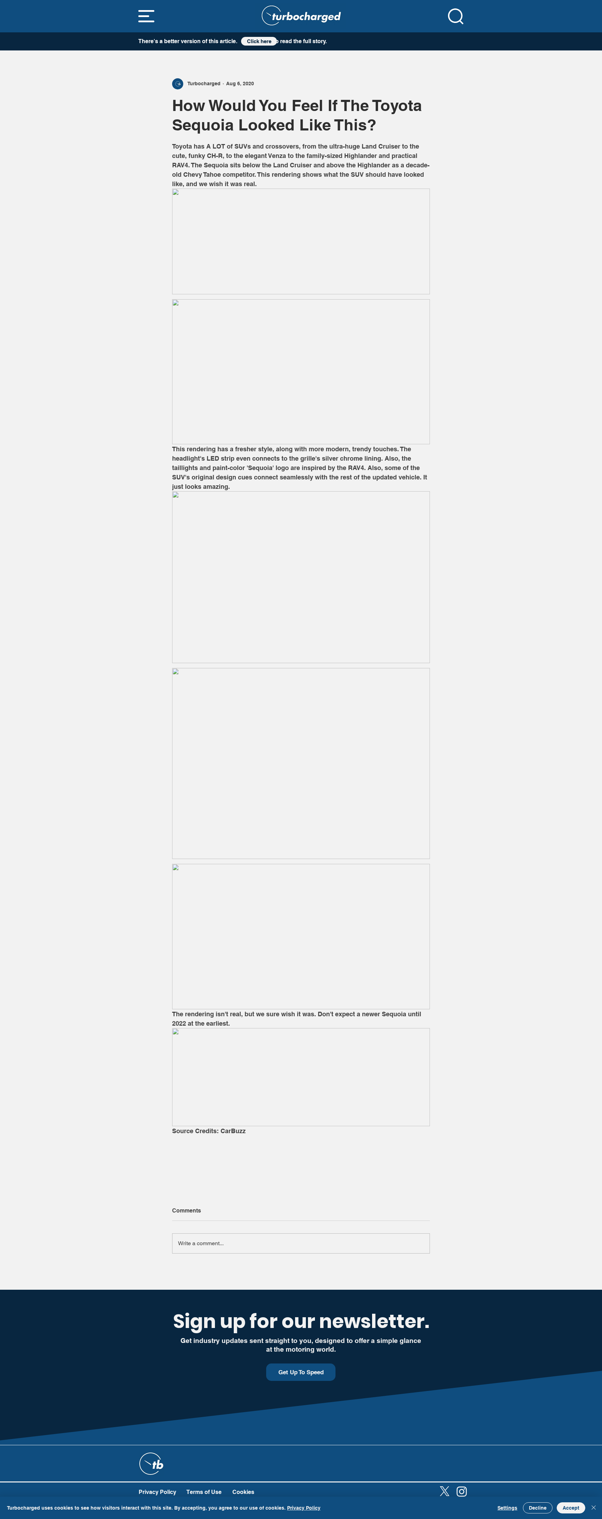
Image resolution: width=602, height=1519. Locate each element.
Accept (571, 1508)
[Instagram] (462, 1491)
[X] (445, 1491)
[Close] (593, 1507)
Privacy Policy (304, 1508)
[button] (146, 16)
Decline (538, 1508)
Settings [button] (507, 1508)
